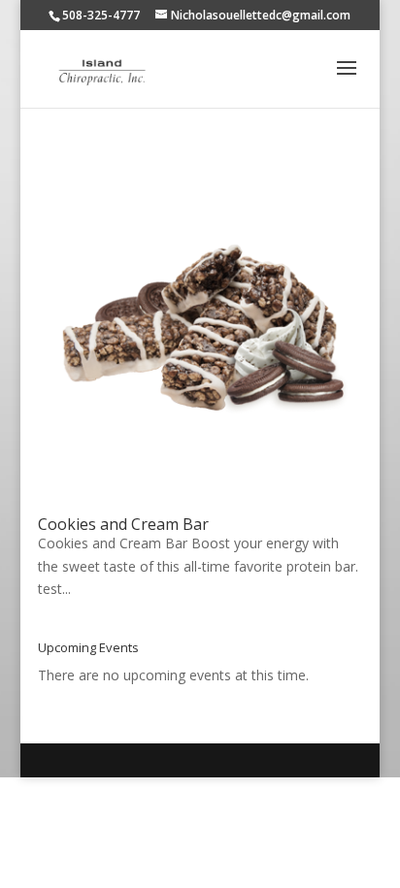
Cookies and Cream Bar (123, 524)
